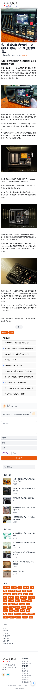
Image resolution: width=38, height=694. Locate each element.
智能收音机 (7, 594)
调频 (17, 597)
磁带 (31, 594)
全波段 (21, 614)
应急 (5, 614)
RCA (18, 591)
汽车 (29, 601)
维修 (31, 617)
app (5, 604)
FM (16, 614)
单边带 (14, 587)
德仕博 (17, 607)
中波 (32, 587)
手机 (10, 614)
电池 (10, 604)
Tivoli (5, 610)
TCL (29, 591)
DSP (20, 587)
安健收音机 (6, 641)
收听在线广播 (26, 664)
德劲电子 (5, 628)
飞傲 (24, 591)
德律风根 (11, 591)
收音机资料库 (6, 636)
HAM (22, 610)
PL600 (22, 604)
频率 (20, 594)
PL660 (11, 597)
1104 (11, 607)
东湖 (25, 594)
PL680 (23, 601)
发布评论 (19, 458)
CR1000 (23, 597)
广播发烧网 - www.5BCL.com (22, 686)
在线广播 (5, 631)
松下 (5, 597)
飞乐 (14, 594)
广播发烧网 (4, 55)
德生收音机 (6, 638)
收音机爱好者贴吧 (8, 643)
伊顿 (23, 607)
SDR (5, 601)
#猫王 (11, 332)
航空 (29, 607)
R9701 (18, 617)
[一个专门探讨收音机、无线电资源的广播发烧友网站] (10, 4)
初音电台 (5, 633)
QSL (16, 610)
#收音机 (4, 332)
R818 (11, 617)
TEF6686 (6, 587)
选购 (28, 610)
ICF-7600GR (29, 614)
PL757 (25, 617)
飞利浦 (11, 601)
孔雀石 (26, 587)
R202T (5, 617)
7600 (17, 601)
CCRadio (31, 597)
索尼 (11, 610)
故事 (5, 591)
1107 (5, 607)
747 (28, 604)
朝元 (16, 604)
